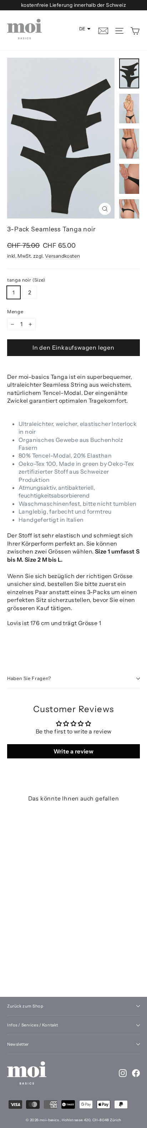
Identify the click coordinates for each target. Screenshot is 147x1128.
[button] (85, 29)
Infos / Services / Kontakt (32, 1025)
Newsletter (18, 1044)
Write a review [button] (74, 751)
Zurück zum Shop (25, 1006)
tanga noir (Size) (26, 280)
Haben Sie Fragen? (29, 678)
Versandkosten (62, 256)
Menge (15, 311)
